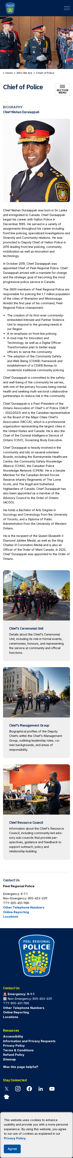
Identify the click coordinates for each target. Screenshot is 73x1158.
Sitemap (9, 1059)
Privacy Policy (15, 1138)
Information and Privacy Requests (29, 1041)
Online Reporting (16, 912)
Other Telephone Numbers (23, 907)
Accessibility (13, 1036)
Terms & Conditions (18, 1050)
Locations (10, 916)
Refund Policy (13, 1055)
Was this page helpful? (20, 1067)
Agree (12, 1149)
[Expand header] (67, 8)
